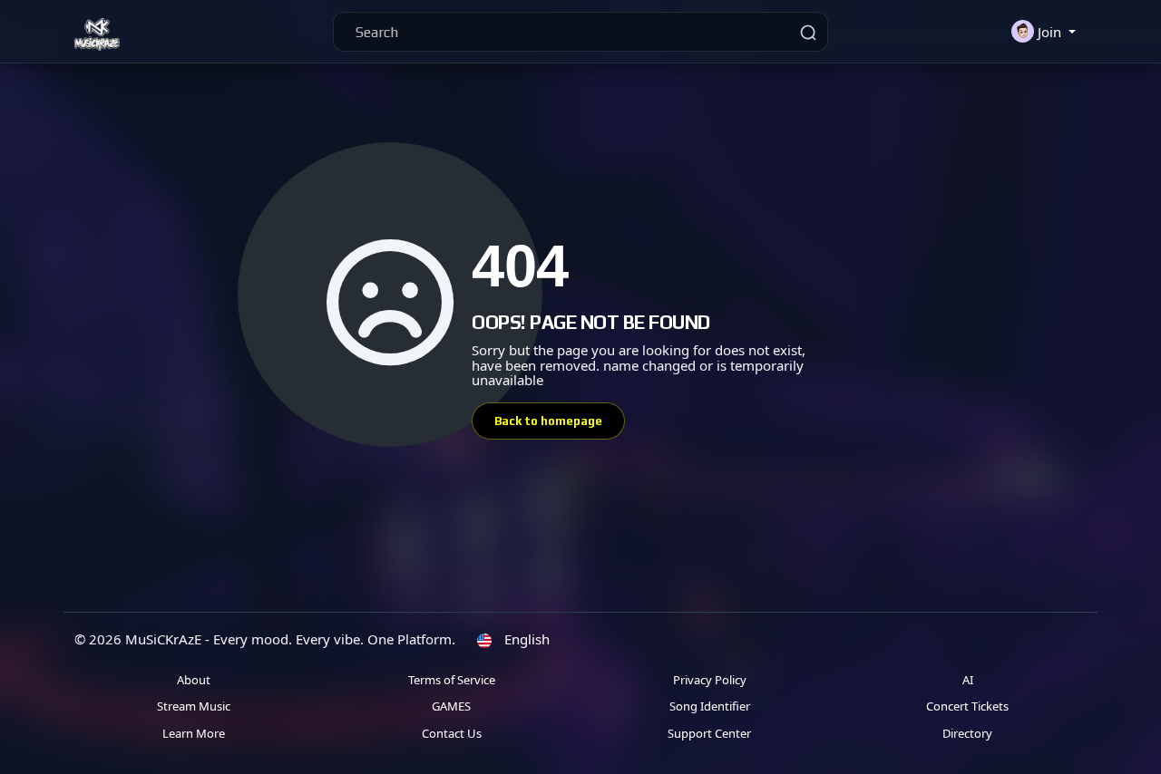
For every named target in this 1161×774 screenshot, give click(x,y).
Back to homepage (548, 421)
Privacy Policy (709, 680)
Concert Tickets (967, 706)
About (193, 680)
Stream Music (193, 706)
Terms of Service (451, 680)
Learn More (193, 733)
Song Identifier (709, 706)
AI (967, 680)
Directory (967, 733)
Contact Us (452, 733)
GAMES (451, 706)
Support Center (709, 733)
